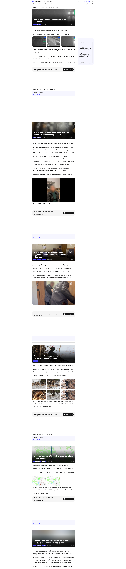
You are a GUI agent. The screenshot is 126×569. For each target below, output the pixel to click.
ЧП (36, 3)
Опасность (53, 3)
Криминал (47, 3)
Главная (34, 7)
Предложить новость (86, 1)
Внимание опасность (37, 461)
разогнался (38, 63)
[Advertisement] (53, 79)
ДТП (33, 3)
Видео (58, 3)
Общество (41, 3)
